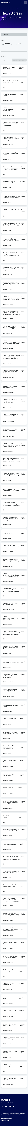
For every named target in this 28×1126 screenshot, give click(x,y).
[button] (25, 2)
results (3, 56)
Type (2, 40)
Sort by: (3, 60)
